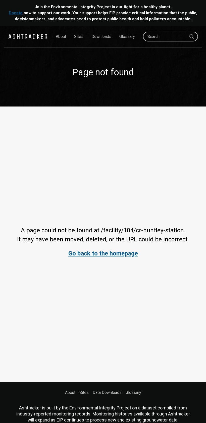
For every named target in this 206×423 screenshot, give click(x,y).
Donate (16, 13)
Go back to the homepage (103, 253)
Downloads (101, 36)
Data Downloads (107, 392)
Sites (78, 36)
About (61, 36)
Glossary (127, 36)
